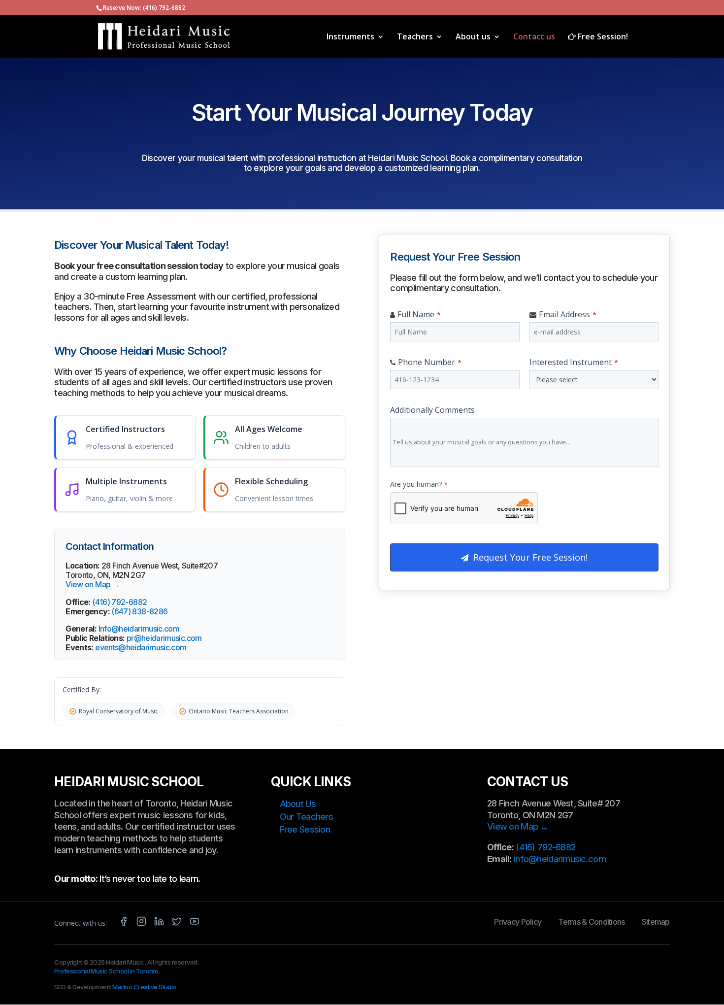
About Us (298, 804)
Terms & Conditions (591, 922)
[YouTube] (194, 923)
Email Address (567, 314)
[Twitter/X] (177, 923)
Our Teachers (306, 816)
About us (473, 37)
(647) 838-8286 (139, 611)
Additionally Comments (432, 409)
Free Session (305, 829)
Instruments (350, 37)
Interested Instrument (573, 362)
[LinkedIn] (159, 923)
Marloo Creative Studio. (144, 987)
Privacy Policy (517, 922)
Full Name (419, 314)
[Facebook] (124, 923)
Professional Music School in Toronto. (107, 971)
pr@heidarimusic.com (164, 638)
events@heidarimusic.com (140, 647)
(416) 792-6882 (164, 7)
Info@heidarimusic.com (139, 629)
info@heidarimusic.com (560, 859)
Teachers (415, 37)
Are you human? (419, 484)
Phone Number (429, 362)
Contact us (534, 37)
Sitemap (656, 922)
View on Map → (93, 584)
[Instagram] (141, 923)
